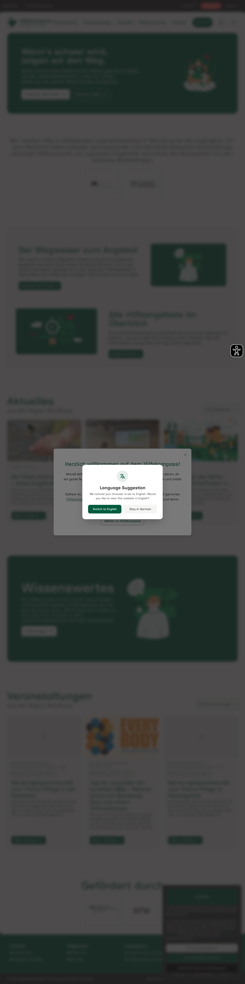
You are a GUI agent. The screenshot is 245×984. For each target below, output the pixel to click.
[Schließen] (185, 455)
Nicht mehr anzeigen (124, 512)
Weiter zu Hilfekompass (122, 521)
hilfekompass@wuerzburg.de (89, 499)
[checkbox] (109, 512)
